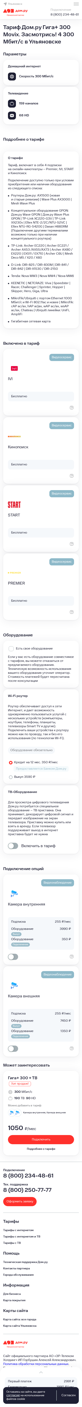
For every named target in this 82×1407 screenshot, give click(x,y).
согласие (13, 1395)
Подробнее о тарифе (41, 1149)
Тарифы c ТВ (12, 1243)
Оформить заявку (20, 1201)
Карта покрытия (14, 1300)
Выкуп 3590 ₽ (24, 777)
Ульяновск (15, 4)
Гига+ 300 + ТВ (22, 1078)
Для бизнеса (12, 1294)
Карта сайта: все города (19, 1319)
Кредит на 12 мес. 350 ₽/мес (36, 762)
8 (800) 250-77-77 (27, 1190)
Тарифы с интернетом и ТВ (21, 1236)
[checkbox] (13, 846)
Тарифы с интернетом (18, 1230)
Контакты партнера (16, 1268)
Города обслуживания (18, 1275)
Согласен (69, 1395)
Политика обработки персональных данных (35, 1364)
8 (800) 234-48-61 (65, 15)
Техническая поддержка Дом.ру (25, 1262)
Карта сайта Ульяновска (19, 1326)
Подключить (41, 1139)
